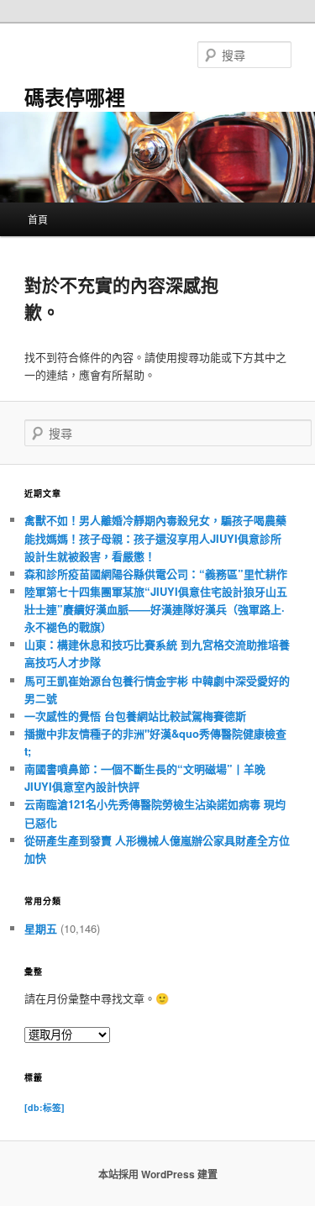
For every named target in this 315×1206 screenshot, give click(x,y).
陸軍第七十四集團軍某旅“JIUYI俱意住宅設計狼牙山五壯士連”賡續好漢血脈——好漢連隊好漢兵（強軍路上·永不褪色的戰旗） (155, 609)
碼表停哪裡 (74, 96)
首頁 (38, 219)
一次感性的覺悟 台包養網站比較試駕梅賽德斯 (135, 716)
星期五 (40, 928)
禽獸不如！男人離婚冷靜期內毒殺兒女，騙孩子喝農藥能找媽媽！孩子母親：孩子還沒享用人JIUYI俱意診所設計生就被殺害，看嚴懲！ (155, 537)
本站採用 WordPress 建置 (158, 1174)
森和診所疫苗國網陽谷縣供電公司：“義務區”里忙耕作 (155, 574)
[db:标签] (44, 1107)
